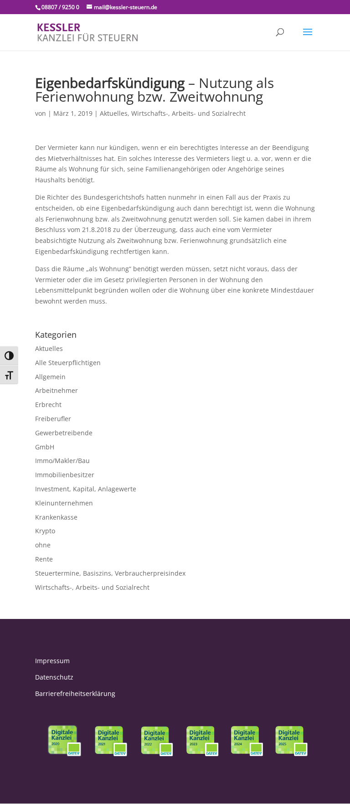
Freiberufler (53, 418)
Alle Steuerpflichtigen (68, 362)
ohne (43, 545)
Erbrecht (48, 404)
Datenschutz (54, 677)
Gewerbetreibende (64, 432)
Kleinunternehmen (64, 503)
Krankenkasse (56, 517)
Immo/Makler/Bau (62, 460)
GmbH (44, 447)
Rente (44, 559)
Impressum (52, 660)
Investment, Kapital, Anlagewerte (85, 488)
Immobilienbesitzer (64, 474)
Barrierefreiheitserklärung (75, 693)
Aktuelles (114, 113)
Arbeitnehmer (56, 390)
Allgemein (50, 376)
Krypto (45, 530)
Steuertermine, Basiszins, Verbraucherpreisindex (110, 573)
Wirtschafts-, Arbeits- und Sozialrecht (188, 113)
